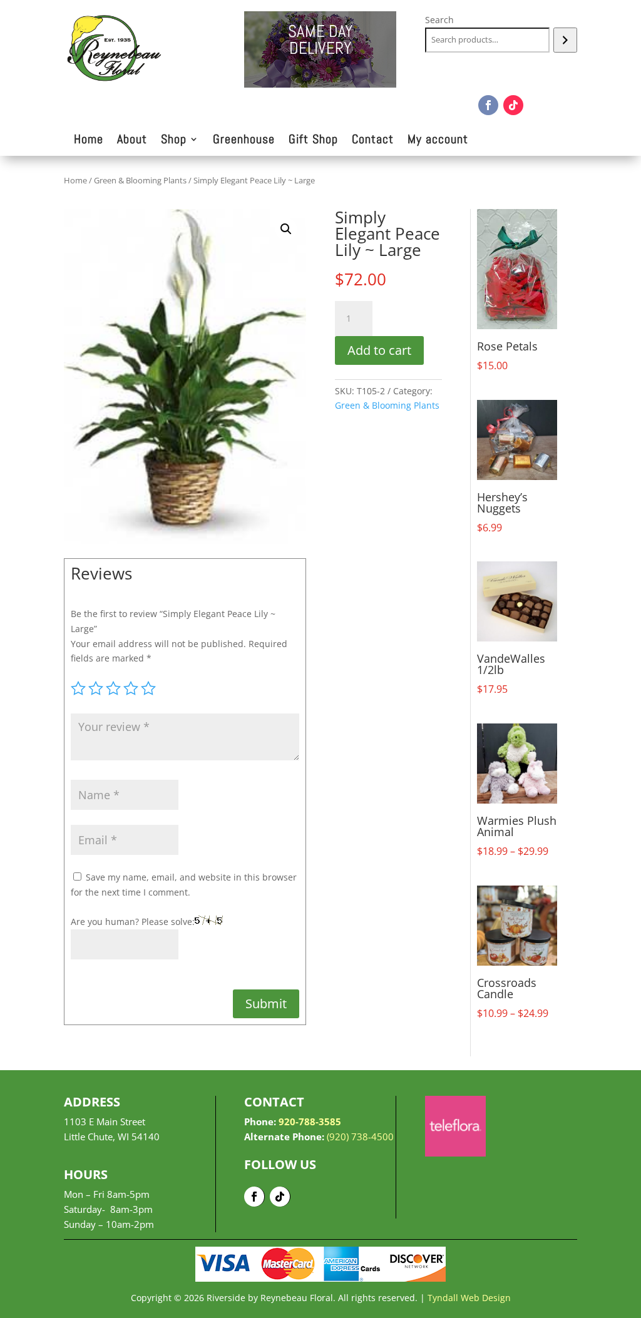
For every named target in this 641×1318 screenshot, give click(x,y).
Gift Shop (313, 141)
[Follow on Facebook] (488, 105)
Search (439, 20)
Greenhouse (244, 141)
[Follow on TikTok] (513, 105)
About (132, 141)
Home (88, 141)
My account (438, 141)
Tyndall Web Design (469, 1298)
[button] (286, 229)
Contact (373, 141)
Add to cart (379, 350)
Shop (174, 141)
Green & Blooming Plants (140, 180)
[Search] (565, 40)
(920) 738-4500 (360, 1136)
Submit (266, 1003)
